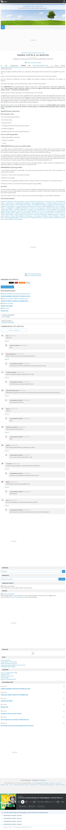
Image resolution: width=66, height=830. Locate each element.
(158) (9, 673)
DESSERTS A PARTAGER (27, 52)
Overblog (42, 780)
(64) (4, 677)
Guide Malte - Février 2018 (9, 662)
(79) (5, 674)
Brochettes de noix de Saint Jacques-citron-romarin (17, 726)
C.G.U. (11, 784)
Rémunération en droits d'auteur (22, 784)
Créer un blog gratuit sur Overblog (40, 783)
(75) (7, 676)
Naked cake (4, 707)
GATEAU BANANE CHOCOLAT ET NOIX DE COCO (15, 689)
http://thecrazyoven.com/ (40, 65)
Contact (58, 783)
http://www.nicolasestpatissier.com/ (12, 67)
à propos (42, 806)
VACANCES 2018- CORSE (8, 667)
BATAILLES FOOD (40, 52)
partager (33, 806)
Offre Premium (34, 784)
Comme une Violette (33, 6)
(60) (8, 679)
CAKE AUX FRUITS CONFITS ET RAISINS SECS (14, 695)
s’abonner (23, 806)
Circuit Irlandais (5, 660)
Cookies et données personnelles (46, 784)
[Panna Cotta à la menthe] (33, 62)
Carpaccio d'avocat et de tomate (11, 713)
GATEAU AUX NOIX (7, 701)
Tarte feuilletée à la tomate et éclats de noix (15, 719)
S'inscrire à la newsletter (7, 287)
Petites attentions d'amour (9, 663)
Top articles (52, 783)
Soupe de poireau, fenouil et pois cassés (13, 665)
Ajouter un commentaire (14, 330)
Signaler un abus (4, 784)
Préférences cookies (60, 784)
